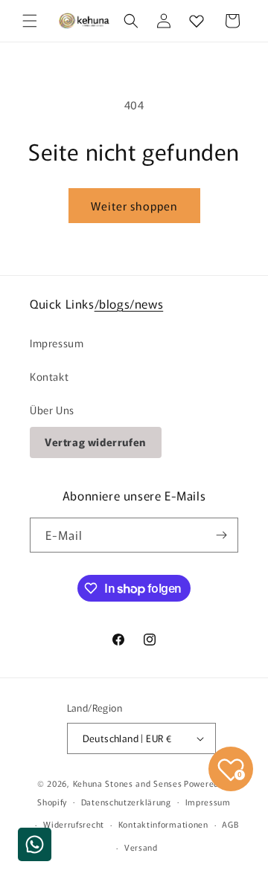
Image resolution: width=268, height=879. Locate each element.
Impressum (56, 342)
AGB (230, 824)
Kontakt (49, 376)
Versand (141, 847)
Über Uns (52, 409)
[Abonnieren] (221, 535)
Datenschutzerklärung (126, 802)
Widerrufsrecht (73, 824)
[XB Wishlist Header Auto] (196, 20)
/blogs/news (129, 303)
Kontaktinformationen (163, 824)
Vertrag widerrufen (96, 441)
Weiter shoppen (134, 205)
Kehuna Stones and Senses (127, 783)
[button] (29, 20)
